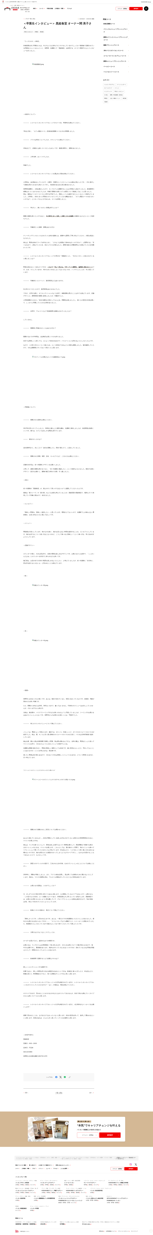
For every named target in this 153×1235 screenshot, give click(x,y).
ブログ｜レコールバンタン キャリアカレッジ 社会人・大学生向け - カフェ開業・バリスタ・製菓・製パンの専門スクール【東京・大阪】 (87, 1158)
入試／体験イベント (115, 98)
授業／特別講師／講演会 (116, 95)
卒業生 (105, 98)
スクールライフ (108, 88)
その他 (105, 95)
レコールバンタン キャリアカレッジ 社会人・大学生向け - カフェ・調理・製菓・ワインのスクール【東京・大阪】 (38, 1158)
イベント (117, 88)
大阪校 (105, 101)
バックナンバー (108, 91)
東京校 (124, 98)
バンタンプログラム (109, 84)
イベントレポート (121, 84)
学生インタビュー (119, 91)
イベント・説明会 (122, 8)
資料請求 (136, 8)
